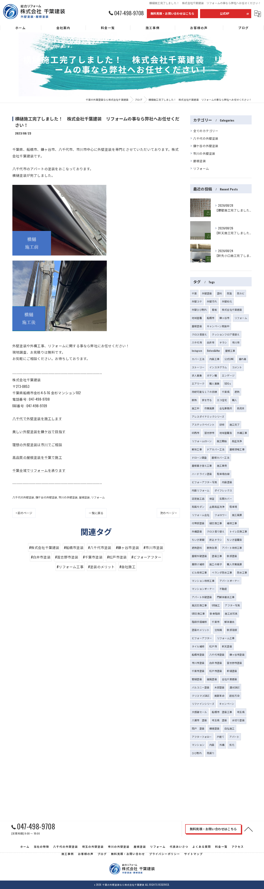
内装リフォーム (200, 490)
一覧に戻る (96, 513)
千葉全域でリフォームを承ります (39, 470)
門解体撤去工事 (226, 597)
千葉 (194, 293)
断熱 (194, 400)
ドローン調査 (199, 457)
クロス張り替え (215, 531)
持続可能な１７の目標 (204, 391)
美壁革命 (219, 695)
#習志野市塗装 (66, 557)
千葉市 (215, 621)
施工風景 (237, 515)
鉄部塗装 (232, 556)
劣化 (231, 744)
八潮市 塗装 (199, 720)
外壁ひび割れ (199, 309)
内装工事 (214, 359)
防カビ (241, 293)
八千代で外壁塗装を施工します (37, 418)
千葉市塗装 (198, 671)
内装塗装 (227, 482)
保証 (211, 498)
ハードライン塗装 (202, 474)
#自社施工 (127, 566)
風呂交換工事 (199, 605)
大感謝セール (199, 712)
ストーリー (198, 367)
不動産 (223, 588)
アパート (234, 736)
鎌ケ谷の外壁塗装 (46, 497)
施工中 (195, 408)
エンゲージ (228, 375)
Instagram (197, 350)
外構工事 (242, 432)
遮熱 (237, 391)
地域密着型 (225, 432)
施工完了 (235, 424)
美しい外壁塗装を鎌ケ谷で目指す (39, 431)
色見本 (241, 408)
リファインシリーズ (203, 703)
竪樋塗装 (197, 679)
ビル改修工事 (199, 572)
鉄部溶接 (232, 630)
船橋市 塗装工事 (222, 712)
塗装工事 (217, 556)
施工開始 (222, 441)
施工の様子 (215, 564)
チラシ (223, 342)
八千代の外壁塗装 (23, 497)
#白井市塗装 (41, 557)
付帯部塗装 (198, 523)
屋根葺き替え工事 (202, 465)
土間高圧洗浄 (216, 506)
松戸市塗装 (215, 671)
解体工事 (197, 449)
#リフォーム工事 (70, 566)
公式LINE (229, 359)
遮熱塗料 (197, 547)
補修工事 (232, 523)
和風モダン (198, 506)
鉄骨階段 (215, 613)
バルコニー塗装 (200, 687)
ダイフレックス (223, 490)
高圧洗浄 (237, 441)
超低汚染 (234, 695)
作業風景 (209, 408)
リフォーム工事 (226, 638)
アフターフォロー (202, 736)
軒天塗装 (227, 646)
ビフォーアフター (202, 638)
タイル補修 (198, 646)
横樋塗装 (214, 728)
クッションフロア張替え (225, 334)
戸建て (220, 736)
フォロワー (220, 515)
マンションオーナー (203, 588)
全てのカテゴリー (205, 131)
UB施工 (216, 605)
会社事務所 (225, 408)
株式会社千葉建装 (232, 309)
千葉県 (226, 391)
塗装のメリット (200, 630)
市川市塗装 (198, 663)
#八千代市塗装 (99, 547)
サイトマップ (193, 854)
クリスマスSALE (200, 695)
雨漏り (210, 753)
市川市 (236, 342)
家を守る (207, 400)
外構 (221, 744)
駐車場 (233, 506)
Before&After (213, 350)
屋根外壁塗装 (199, 556)
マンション (198, 744)
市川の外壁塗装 (68, 497)
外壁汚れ (212, 301)
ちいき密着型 (234, 539)
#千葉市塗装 (93, 557)
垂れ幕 (242, 359)
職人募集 (214, 383)
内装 (211, 744)
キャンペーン (226, 703)
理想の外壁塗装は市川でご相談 (37, 444)
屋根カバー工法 (220, 457)
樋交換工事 (215, 523)
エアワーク (198, 383)
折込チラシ (215, 539)
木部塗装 (219, 687)
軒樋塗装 (232, 671)
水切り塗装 (238, 720)
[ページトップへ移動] (248, 829)
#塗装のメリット (101, 566)
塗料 (219, 293)
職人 (234, 400)
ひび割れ (197, 753)
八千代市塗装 (216, 654)
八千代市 (197, 342)
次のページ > (168, 513)
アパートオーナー (229, 580)
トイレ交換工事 (238, 531)
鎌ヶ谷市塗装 (237, 654)
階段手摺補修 (199, 621)
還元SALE (234, 687)
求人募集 (197, 375)
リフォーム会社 (200, 515)
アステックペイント (203, 424)
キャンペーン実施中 (218, 326)
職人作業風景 (234, 564)
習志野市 (209, 432)
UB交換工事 (198, 613)
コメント (237, 367)
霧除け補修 (198, 564)
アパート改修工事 (232, 547)
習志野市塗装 (234, 663)
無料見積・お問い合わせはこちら (172, 13)
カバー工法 (198, 359)
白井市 (210, 342)
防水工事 (242, 572)
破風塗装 (212, 679)
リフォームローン (202, 441)
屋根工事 (230, 350)
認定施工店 (198, 498)
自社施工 (229, 728)
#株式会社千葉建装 (44, 547)
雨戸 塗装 (198, 728)
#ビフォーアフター (146, 557)
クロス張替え (199, 334)
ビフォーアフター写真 (204, 482)
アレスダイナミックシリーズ (208, 416)
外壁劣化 (227, 301)
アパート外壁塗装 (202, 597)
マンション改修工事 (203, 580)
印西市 (195, 432)
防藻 (229, 293)
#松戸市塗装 (117, 557)
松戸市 (213, 646)
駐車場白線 (223, 474)
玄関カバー (225, 498)
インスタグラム (218, 367)
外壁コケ (197, 301)
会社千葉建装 (229, 679)
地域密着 (197, 318)
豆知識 (218, 630)
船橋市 (210, 318)
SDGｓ (227, 383)
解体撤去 (229, 621)
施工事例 (222, 465)
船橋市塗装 (198, 654)
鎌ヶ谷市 (224, 318)
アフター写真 (232, 605)
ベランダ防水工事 (222, 572)
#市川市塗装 (153, 547)
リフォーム (98, 497)
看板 (214, 309)
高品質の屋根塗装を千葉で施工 (37, 457)
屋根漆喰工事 (237, 449)
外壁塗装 (207, 293)
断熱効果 (212, 547)
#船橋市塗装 (74, 547)
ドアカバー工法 (215, 449)
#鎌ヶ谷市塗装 (127, 547)
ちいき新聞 (198, 539)
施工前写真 (231, 613)
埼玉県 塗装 (219, 720)
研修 (221, 424)
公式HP (225, 13)
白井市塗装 (215, 663)
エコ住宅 (222, 400)
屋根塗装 (84, 497)
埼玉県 (241, 712)
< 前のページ (24, 513)
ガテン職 (212, 375)
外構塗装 (197, 531)
